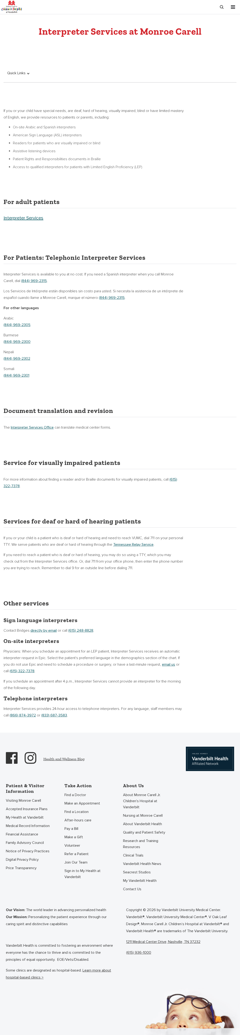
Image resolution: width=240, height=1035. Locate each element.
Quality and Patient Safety (144, 832)
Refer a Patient (76, 854)
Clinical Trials (133, 855)
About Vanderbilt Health (142, 824)
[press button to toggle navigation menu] (233, 7)
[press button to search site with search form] (221, 7)
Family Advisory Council (25, 842)
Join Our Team (75, 862)
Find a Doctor (75, 795)
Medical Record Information (28, 826)
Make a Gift (73, 837)
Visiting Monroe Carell (23, 800)
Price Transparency (21, 868)
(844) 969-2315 (34, 280)
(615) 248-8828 (80, 630)
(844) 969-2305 (17, 325)
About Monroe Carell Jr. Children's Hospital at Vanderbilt (142, 801)
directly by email (43, 630)
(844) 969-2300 (17, 341)
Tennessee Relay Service (133, 544)
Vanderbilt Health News (142, 863)
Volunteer (72, 845)
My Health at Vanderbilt (25, 817)
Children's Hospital (11, 6)
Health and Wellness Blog (64, 759)
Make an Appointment (82, 803)
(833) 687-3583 (54, 715)
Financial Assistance (22, 834)
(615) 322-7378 (22, 671)
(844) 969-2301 (16, 375)
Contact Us (132, 889)
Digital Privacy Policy (22, 859)
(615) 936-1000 (138, 952)
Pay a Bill (71, 828)
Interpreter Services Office (32, 427)
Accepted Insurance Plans (27, 809)
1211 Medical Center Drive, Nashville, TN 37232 (163, 941)
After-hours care (77, 820)
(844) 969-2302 (17, 358)
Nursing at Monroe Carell (143, 815)
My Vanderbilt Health (140, 880)
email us (168, 664)
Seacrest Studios (137, 872)
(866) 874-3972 (23, 715)
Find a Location (76, 811)
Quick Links (16, 73)
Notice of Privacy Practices (27, 851)
